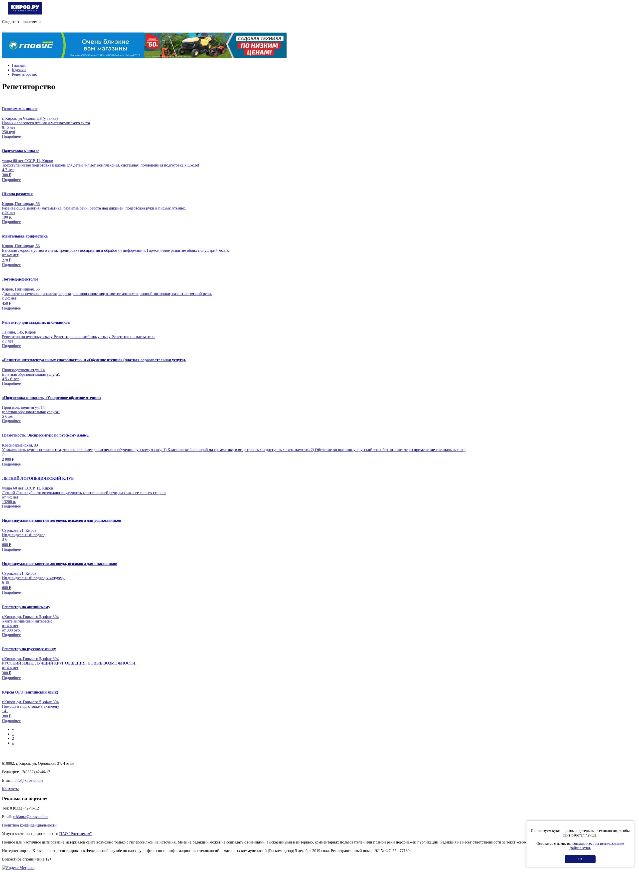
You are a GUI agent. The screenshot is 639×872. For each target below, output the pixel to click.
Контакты (10, 789)
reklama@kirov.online (30, 816)
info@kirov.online (28, 780)
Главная (18, 65)
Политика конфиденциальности (29, 825)
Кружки (19, 70)
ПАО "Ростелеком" (75, 834)
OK (580, 859)
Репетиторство (24, 74)
